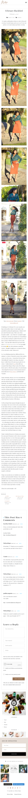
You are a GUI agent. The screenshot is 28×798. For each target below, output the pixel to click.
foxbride (19, 321)
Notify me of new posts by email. (12, 674)
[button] (26, 2)
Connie (5, 556)
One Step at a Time (20, 496)
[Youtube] (10, 787)
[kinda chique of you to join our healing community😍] (5, 769)
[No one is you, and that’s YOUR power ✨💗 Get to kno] (5, 778)
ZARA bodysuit (10, 321)
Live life (7, 496)
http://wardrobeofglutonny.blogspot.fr (12, 602)
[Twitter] (17, 787)
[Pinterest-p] (19, 787)
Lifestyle (10, 17)
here (15, 364)
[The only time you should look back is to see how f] (14, 769)
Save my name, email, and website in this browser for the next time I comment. (12, 657)
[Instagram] (8, 787)
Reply (20, 543)
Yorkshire (19, 17)
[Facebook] (12, 787)
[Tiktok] (15, 787)
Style (13, 17)
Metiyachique (7, 543)
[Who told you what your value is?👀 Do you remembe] (23, 769)
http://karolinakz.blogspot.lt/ (9, 535)
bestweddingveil (14, 323)
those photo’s (13, 371)
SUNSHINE (7, 501)
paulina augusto (7, 593)
